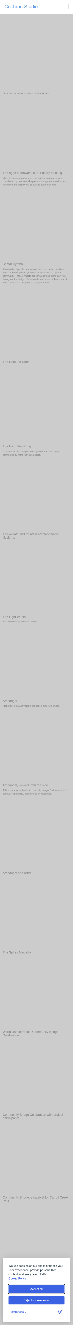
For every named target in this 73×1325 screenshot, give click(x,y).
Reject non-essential (36, 1300)
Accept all (36, 1289)
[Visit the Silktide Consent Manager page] (60, 1312)
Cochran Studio (21, 6)
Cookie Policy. (18, 1278)
